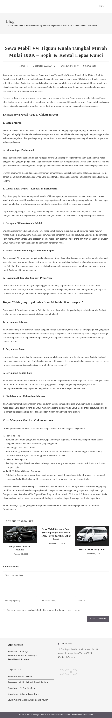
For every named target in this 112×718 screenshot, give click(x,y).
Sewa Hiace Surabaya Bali (92, 549)
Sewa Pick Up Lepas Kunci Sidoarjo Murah (28, 700)
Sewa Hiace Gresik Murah (20, 676)
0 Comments (89, 66)
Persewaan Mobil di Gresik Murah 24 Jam (28, 682)
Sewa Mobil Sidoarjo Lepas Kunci (24, 694)
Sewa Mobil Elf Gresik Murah (22, 688)
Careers (71, 657)
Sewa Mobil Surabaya (18, 652)
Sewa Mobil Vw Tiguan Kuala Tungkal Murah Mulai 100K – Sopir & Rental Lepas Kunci (61, 26)
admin (23, 66)
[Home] (6, 26)
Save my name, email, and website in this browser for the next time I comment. (44, 610)
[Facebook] (68, 672)
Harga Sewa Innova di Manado (20, 548)
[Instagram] (74, 672)
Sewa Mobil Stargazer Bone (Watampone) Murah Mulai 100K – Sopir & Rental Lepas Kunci (56, 534)
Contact (62, 657)
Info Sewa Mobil (68, 66)
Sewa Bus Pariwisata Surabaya (22, 655)
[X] (61, 672)
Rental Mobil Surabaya (18, 659)
